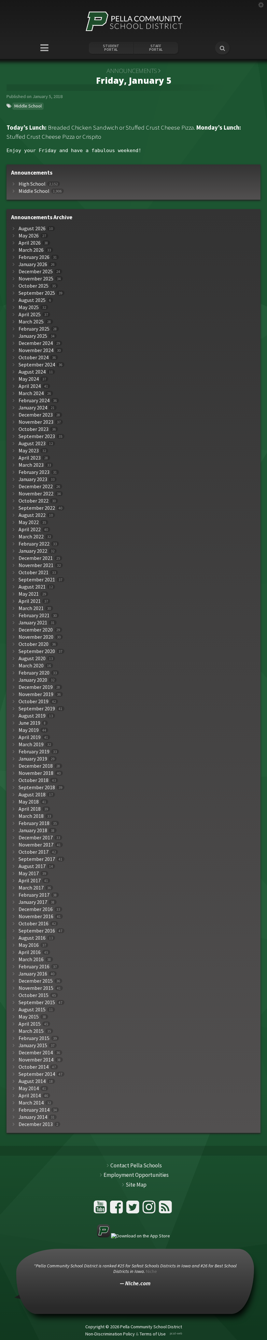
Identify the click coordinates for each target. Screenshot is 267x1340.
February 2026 (34, 257)
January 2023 (33, 479)
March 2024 (31, 393)
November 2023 (36, 422)
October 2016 (34, 923)
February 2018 (34, 823)
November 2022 (36, 494)
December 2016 (36, 909)
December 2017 (36, 837)
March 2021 (31, 608)
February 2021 (34, 615)
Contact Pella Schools (136, 1165)
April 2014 (30, 1095)
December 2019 (36, 687)
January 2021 (33, 623)
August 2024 (32, 372)
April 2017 (30, 880)
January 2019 (33, 759)
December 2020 (36, 630)
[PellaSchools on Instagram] (150, 1209)
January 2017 (33, 902)
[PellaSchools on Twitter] (133, 1209)
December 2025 (36, 271)
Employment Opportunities (136, 1174)
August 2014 (32, 1081)
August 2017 (32, 866)
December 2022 (36, 486)
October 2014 (34, 1067)
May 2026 (29, 236)
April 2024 (30, 386)
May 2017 (29, 873)
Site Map (136, 1184)
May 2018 (29, 802)
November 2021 (36, 565)
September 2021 (37, 580)
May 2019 (29, 730)
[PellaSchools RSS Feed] (165, 1209)
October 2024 (34, 357)
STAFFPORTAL (156, 47)
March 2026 (31, 250)
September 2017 (37, 859)
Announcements (131, 70)
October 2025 (34, 286)
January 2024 (33, 408)
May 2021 (29, 594)
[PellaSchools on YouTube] (101, 1209)
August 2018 (32, 794)
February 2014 (34, 1110)
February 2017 (34, 895)
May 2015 (29, 1017)
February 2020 (34, 673)
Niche (151, 1271)
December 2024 (36, 343)
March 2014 (31, 1103)
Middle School (28, 106)
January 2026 (33, 264)
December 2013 (36, 1124)
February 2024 (34, 400)
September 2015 (37, 1002)
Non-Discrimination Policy (110, 1333)
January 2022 (33, 551)
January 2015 (33, 1045)
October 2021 (34, 572)
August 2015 (32, 1009)
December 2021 (36, 558)
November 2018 (36, 773)
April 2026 (30, 243)
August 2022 (32, 515)
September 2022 (37, 508)
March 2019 (31, 744)
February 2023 (34, 472)
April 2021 (30, 601)
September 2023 (37, 436)
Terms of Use (153, 1333)
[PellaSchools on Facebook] (117, 1209)
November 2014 (36, 1060)
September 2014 (37, 1074)
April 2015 (30, 1024)
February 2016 (34, 966)
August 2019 (32, 716)
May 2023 (29, 451)
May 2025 (29, 307)
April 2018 (30, 809)
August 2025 (32, 300)
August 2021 (32, 587)
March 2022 (31, 537)
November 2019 (36, 694)
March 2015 (31, 1031)
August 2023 (32, 443)
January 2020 (33, 680)
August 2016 (32, 938)
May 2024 (29, 379)
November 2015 (36, 988)
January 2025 (33, 336)
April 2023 (30, 458)
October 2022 (34, 501)
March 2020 (31, 666)
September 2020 (37, 651)
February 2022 (34, 544)
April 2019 (30, 737)
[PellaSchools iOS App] (133, 1236)
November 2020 (36, 637)
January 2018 (33, 830)
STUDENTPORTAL (111, 47)
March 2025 (31, 322)
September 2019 (37, 709)
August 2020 (32, 658)
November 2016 (36, 916)
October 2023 (34, 429)
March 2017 (31, 888)
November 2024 (36, 350)
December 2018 (36, 766)
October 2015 (34, 995)
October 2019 (34, 701)
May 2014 (29, 1088)
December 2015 (36, 981)
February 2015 (34, 1038)
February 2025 (34, 329)
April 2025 (30, 314)
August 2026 (32, 228)
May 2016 (29, 945)
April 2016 (30, 952)
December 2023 (36, 415)
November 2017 (36, 845)
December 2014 (36, 1052)
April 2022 (30, 529)
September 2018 (37, 787)
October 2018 (34, 780)
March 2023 (31, 465)
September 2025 (37, 293)
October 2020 (34, 644)
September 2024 (37, 365)
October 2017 (34, 852)
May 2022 (29, 522)
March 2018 (31, 816)
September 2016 (37, 931)
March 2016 (31, 959)
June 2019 (29, 723)
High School (32, 184)
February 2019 (34, 751)
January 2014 (33, 1117)
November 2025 (36, 279)
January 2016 (33, 974)
